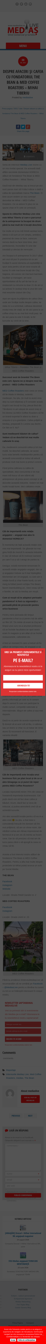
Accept (13, 1340)
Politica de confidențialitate (26, 1340)
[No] (43, 1335)
